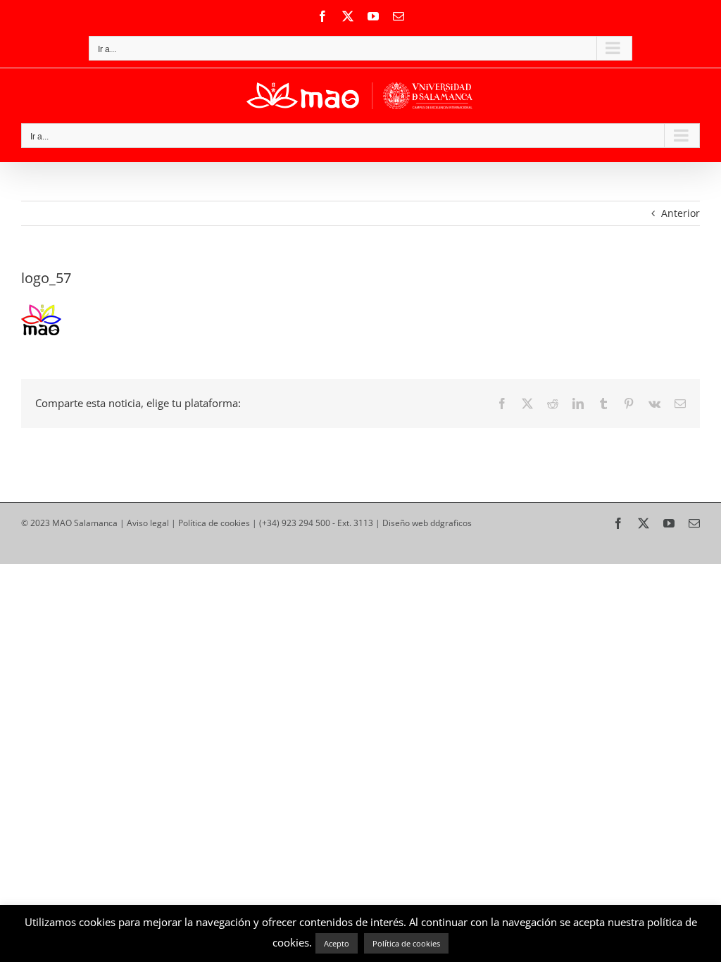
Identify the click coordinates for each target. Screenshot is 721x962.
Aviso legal (148, 523)
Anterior (680, 213)
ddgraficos (451, 523)
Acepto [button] (336, 943)
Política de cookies (214, 523)
